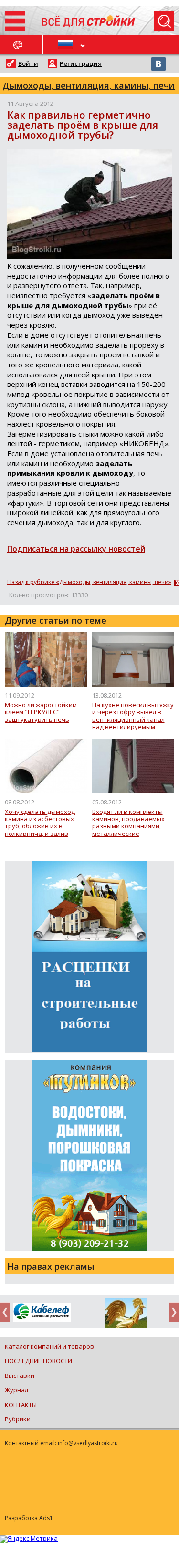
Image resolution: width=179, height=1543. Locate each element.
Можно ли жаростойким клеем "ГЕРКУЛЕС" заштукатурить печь (41, 712)
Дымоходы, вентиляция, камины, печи (88, 85)
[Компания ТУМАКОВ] (125, 1315)
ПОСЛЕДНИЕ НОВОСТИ (38, 1360)
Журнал (16, 1390)
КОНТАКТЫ (21, 1404)
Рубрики (18, 1419)
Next (171, 1312)
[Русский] (66, 44)
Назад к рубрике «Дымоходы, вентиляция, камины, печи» (89, 582)
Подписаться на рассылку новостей (76, 548)
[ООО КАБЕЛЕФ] (41, 1313)
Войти (28, 63)
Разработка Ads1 (29, 1518)
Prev (7, 1312)
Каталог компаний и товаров (49, 1346)
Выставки (19, 1375)
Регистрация (81, 63)
